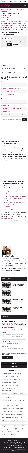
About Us (10, 440)
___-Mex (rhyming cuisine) (10, 94)
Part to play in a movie (9, 91)
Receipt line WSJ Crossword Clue (11, 382)
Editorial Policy (21, 444)
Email (5, 346)
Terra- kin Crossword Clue (19, 291)
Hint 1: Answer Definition (8, 68)
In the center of (7, 85)
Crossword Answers (8, 218)
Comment (4, 332)
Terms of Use (10, 445)
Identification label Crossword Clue (17, 308)
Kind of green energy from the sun (12, 88)
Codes (24, 1)
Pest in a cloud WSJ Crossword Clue (11, 385)
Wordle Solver (7, 1)
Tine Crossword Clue (17, 299)
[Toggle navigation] (25, 5)
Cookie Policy (22, 442)
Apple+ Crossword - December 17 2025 (15, 202)
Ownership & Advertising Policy (10, 442)
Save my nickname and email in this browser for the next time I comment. (14, 354)
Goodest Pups (21, 447)
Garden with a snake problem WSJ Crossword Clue (11, 389)
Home (2, 9)
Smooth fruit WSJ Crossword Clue (11, 432)
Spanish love (6, 105)
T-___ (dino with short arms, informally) (13, 115)
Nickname (6, 341)
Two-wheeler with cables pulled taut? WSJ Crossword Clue (13, 397)
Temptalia (14, 447)
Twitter (14, 363)
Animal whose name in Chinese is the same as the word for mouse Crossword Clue (18, 284)
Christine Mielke (6, 17)
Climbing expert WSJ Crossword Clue (12, 417)
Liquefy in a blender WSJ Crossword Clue (13, 420)
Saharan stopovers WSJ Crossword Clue (13, 393)
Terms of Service (9, 330)
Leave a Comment (5, 241)
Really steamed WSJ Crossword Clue (11, 435)
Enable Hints (16, 44)
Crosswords (17, 1)
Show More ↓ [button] (9, 209)
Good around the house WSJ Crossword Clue (13, 401)
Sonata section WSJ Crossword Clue (11, 373)
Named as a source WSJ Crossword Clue (13, 408)
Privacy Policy (6, 444)
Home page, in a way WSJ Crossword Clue (13, 429)
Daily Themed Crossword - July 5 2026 (15, 196)
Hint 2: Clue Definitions (8, 72)
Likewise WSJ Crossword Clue (10, 376)
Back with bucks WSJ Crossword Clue (12, 411)
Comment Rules (7, 327)
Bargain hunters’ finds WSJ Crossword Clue (13, 426)
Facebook (14, 366)
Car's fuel (5, 102)
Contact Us (16, 440)
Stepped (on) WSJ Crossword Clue (11, 423)
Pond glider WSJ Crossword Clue (11, 379)
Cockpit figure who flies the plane (12, 108)
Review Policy (13, 444)
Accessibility (18, 445)
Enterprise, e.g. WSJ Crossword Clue (11, 405)
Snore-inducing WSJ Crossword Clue (12, 414)
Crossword (8, 9)
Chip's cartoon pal (7, 111)
